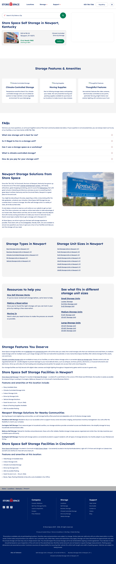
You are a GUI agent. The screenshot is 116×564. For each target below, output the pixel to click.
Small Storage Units (70, 298)
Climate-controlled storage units (12, 359)
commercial (39, 351)
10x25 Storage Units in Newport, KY (69, 267)
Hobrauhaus (44, 188)
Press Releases (36, 514)
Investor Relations (37, 503)
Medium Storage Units (71, 312)
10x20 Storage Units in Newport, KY (69, 264)
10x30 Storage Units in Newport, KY (69, 270)
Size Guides (92, 506)
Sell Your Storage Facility (39, 506)
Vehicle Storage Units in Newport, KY (19, 261)
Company (36, 500)
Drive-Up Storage (66, 514)
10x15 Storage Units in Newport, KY (69, 261)
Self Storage (64, 506)
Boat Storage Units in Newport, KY (18, 249)
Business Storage (66, 508)
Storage (43, 4)
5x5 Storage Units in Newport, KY (68, 249)
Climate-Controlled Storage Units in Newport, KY (22, 255)
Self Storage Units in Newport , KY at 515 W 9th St (50, 552)
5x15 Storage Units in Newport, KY (68, 255)
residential (28, 351)
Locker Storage (67, 302)
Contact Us (92, 508)
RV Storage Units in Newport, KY (17, 258)
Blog (90, 514)
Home (4, 488)
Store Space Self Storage (10, 377)
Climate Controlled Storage (69, 511)
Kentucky (19, 488)
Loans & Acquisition (37, 508)
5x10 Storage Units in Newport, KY (68, 252)
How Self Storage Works (18, 295)
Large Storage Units (71, 323)
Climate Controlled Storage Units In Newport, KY (64, 556)
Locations (30, 4)
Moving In (12, 313)
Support (56, 4)
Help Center (92, 503)
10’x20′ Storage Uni (68, 328)
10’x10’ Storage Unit (68, 317)
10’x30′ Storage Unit (68, 331)
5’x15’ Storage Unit (68, 315)
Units (59, 41)
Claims (91, 511)
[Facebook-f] (4, 507)
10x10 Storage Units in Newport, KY (69, 258)
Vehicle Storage (65, 516)
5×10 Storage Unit (67, 306)
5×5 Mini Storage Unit (69, 304)
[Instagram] (8, 507)
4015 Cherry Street (41, 448)
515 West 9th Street (40, 377)
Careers (34, 511)
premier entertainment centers (30, 186)
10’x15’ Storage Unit (68, 326)
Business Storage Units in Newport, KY (19, 252)
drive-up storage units (85, 359)
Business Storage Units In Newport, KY (79, 552)
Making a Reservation (17, 303)
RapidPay (102, 4)
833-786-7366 (89, 4)
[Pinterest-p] (11, 507)
